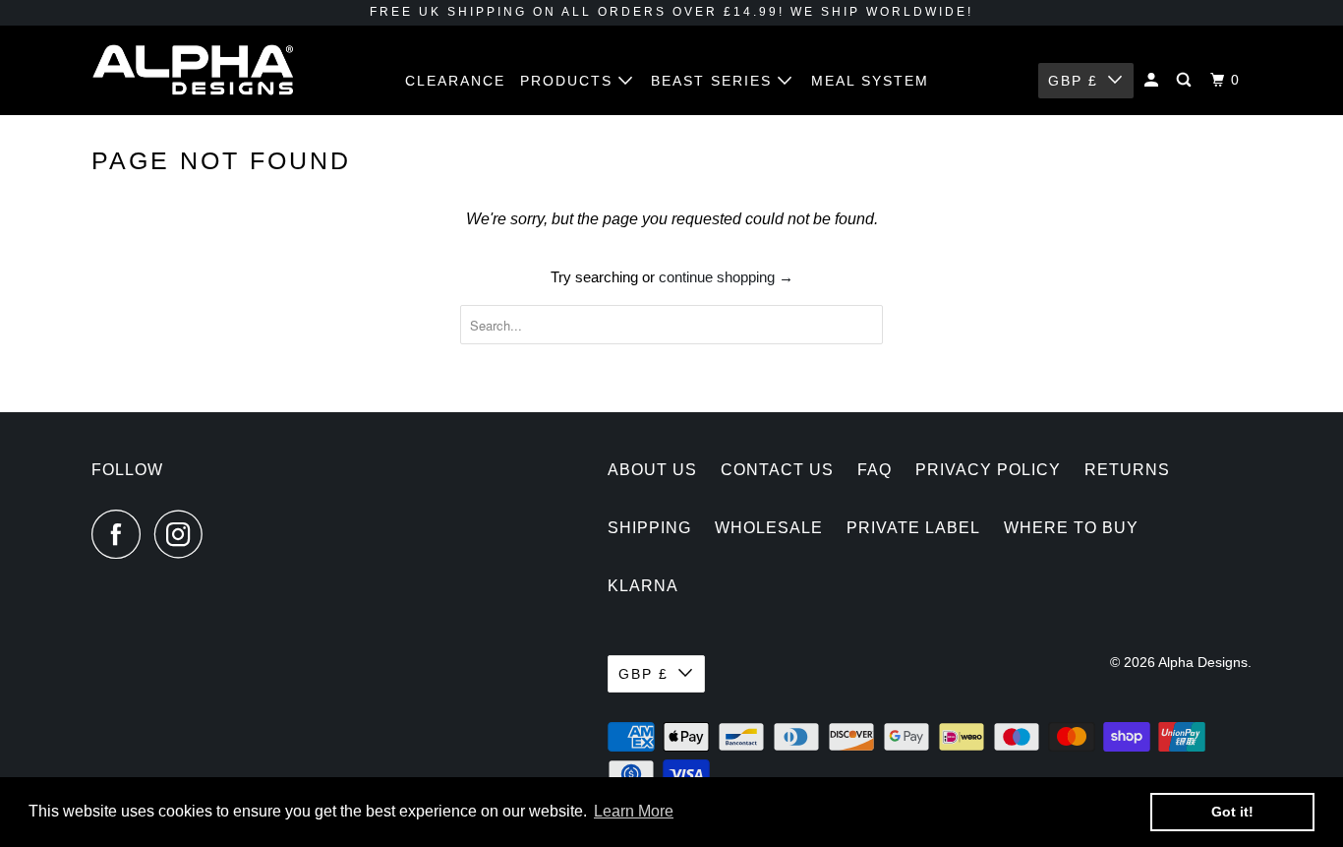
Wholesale (769, 527)
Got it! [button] (1232, 811)
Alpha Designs (1203, 662)
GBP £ (1073, 81)
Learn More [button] (633, 811)
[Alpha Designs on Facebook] (120, 534)
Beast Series (714, 81)
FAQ (874, 469)
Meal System (870, 81)
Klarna (643, 585)
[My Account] (1153, 80)
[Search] (1186, 80)
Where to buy (1071, 527)
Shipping (649, 527)
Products (569, 81)
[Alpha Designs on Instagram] (183, 534)
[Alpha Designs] (192, 70)
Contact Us (777, 469)
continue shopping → (726, 277)
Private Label (913, 527)
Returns (1127, 469)
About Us (652, 469)
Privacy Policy (988, 469)
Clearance (455, 81)
